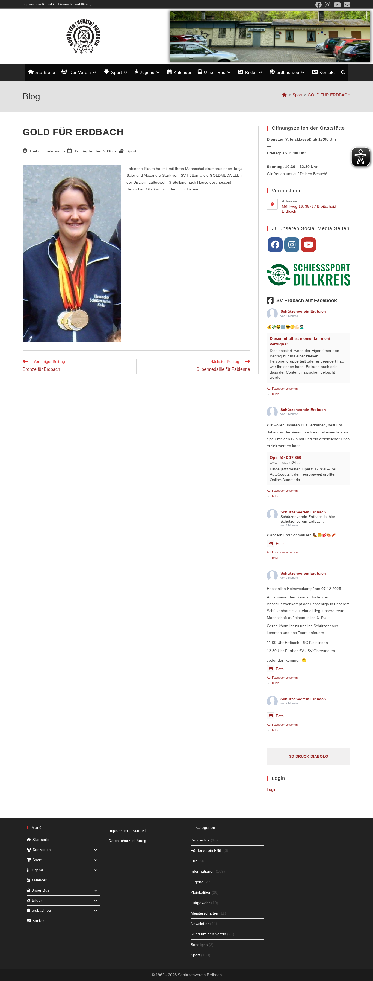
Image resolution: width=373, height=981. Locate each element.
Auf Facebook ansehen (282, 388)
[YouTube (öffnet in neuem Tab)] (337, 5)
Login (271, 789)
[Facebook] (275, 244)
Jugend (197, 882)
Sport (131, 151)
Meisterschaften (204, 913)
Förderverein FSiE (206, 850)
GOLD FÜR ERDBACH (329, 94)
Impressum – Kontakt (38, 4)
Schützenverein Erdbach (303, 311)
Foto (280, 543)
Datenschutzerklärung (74, 4)
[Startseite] (284, 94)
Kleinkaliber (201, 892)
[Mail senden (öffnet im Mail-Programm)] (346, 5)
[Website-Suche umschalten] (343, 72)
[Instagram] (291, 244)
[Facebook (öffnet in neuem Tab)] (318, 5)
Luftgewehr (200, 903)
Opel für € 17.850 (285, 457)
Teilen (275, 394)
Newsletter (200, 923)
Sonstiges (199, 944)
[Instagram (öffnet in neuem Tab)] (327, 5)
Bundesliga (200, 840)
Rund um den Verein (208, 934)
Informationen (203, 871)
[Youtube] (308, 244)
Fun (194, 861)
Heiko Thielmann (46, 151)
